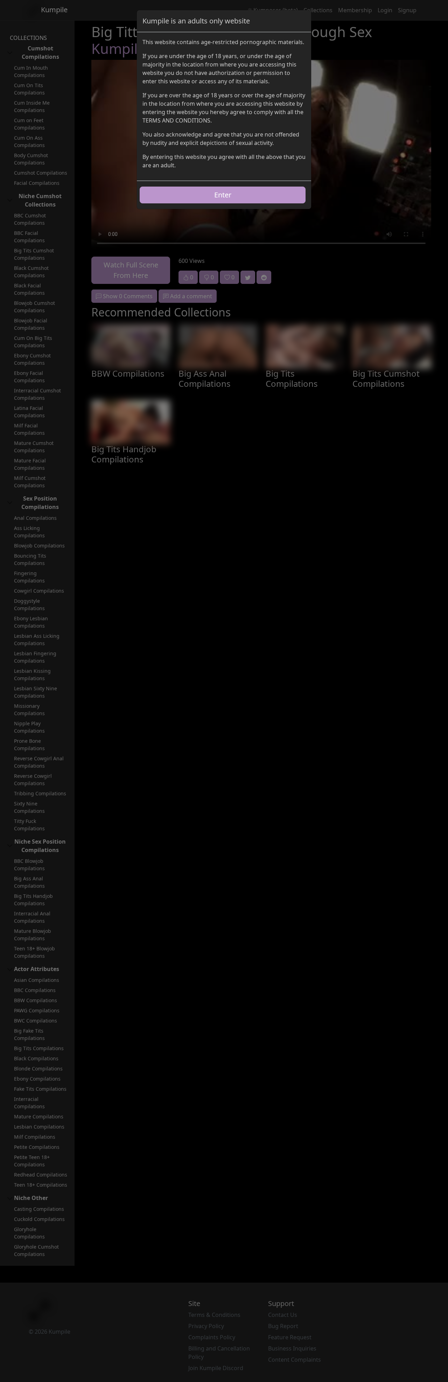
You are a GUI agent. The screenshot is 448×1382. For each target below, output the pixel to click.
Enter (222, 195)
